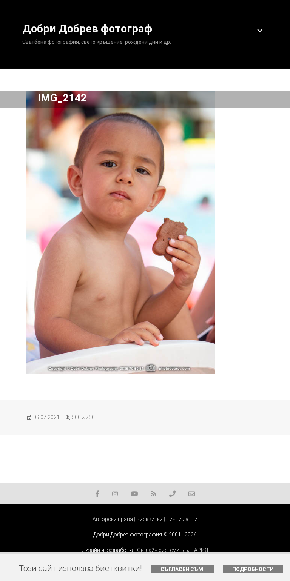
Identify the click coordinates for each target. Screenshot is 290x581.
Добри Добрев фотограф (87, 28)
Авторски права (113, 519)
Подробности (253, 569)
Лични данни (181, 519)
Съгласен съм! (182, 569)
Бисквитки (149, 519)
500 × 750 (83, 417)
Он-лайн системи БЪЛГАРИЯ (172, 550)
